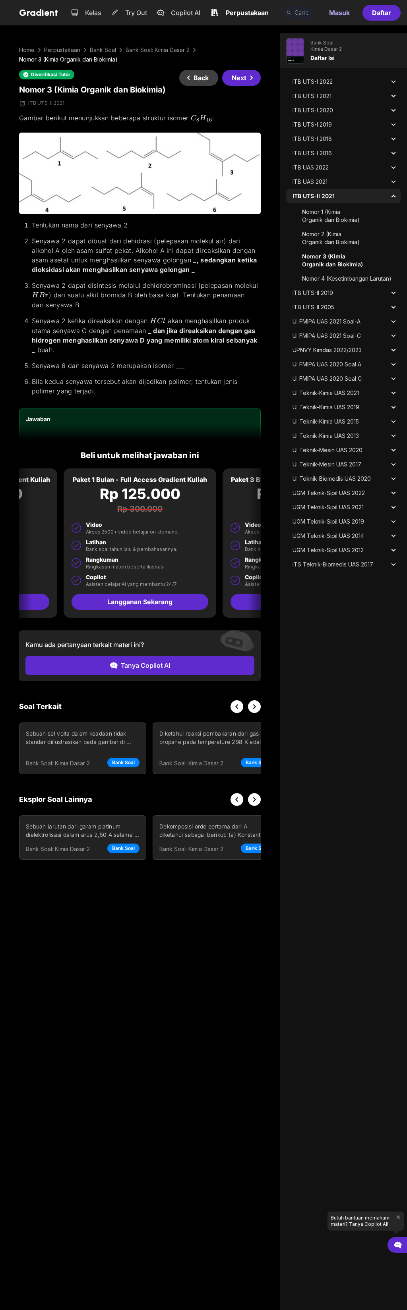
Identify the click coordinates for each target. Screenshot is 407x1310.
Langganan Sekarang (139, 602)
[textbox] (140, 254)
